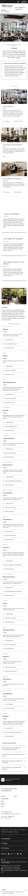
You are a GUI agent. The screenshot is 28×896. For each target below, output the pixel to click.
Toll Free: (7, 816)
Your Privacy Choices (7, 868)
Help (2, 872)
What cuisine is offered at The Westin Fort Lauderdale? (12, 761)
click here (11, 893)
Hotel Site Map (23, 870)
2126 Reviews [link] (6, 11)
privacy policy (19, 891)
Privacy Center (16, 867)
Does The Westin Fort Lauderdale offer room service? (13, 755)
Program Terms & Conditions (6, 867)
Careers (11, 865)
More (4, 156)
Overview (3, 796)
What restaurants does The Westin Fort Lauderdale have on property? (11, 748)
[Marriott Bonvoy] (23, 2)
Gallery (15, 796)
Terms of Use (17, 865)
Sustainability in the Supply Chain (7, 870)
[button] (18, 2)
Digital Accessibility (16, 868)
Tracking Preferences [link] (5, 865)
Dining (2, 801)
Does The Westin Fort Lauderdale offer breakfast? (11, 768)
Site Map (17, 870)
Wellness (3, 803)
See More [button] (18, 57)
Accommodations (4, 798)
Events (2, 806)
